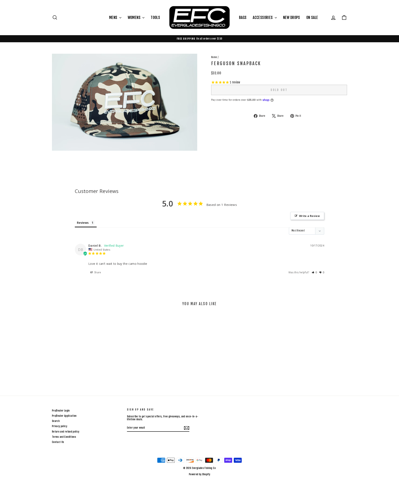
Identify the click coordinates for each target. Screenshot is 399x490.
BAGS (242, 17)
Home (214, 57)
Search (56, 421)
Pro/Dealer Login (61, 410)
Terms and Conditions (64, 436)
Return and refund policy (65, 431)
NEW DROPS (291, 17)
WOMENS (134, 17)
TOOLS (155, 17)
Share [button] (97, 272)
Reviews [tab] (83, 223)
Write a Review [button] (309, 216)
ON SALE (312, 17)
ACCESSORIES (263, 17)
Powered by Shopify (199, 474)
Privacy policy (59, 426)
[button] (314, 272)
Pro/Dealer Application (64, 415)
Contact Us (58, 442)
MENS (113, 17)
